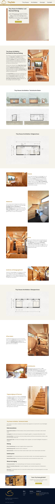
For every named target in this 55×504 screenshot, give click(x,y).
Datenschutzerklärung (32, 492)
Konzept (42, 2)
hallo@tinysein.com (39, 495)
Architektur (34, 2)
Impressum (31, 493)
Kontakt (49, 2)
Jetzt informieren (18, 21)
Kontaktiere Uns (38, 483)
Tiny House (25, 2)
